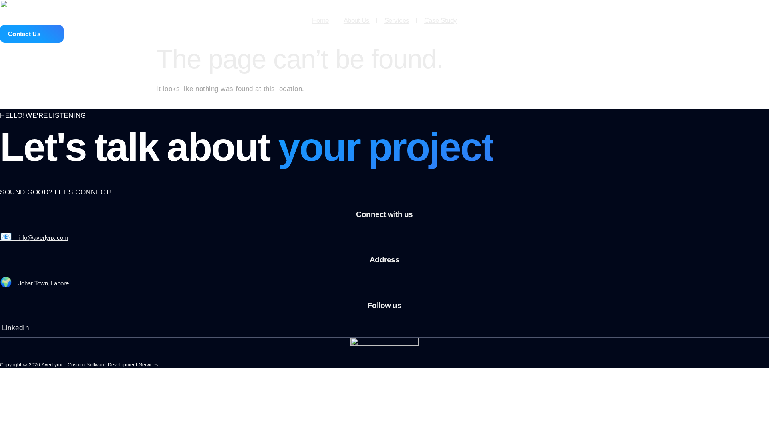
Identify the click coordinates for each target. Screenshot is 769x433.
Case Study (440, 20)
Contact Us (24, 33)
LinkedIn (15, 328)
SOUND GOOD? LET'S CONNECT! (56, 192)
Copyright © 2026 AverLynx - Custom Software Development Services (79, 365)
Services (396, 20)
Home (320, 20)
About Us (357, 20)
